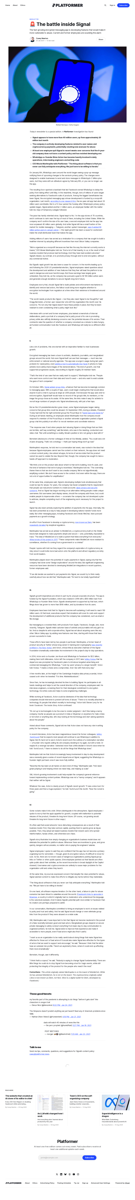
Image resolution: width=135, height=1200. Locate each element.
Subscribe (123, 5)
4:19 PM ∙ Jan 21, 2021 (72, 1017)
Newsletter (34, 19)
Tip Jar (76, 1183)
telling (87, 659)
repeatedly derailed (38, 525)
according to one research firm (63, 201)
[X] (57, 1174)
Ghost (127, 1183)
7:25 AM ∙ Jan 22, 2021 (80, 1034)
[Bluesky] (65, 1174)
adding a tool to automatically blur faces (71, 364)
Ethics (22, 5)
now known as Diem (83, 522)
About (15, 5)
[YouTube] (74, 1174)
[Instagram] (78, 1174)
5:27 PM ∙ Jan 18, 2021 (82, 1025)
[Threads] (70, 1174)
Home (7, 5)
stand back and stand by (93, 413)
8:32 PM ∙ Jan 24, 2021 (62, 1005)
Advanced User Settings (100, 1183)
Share (101, 39)
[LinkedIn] (61, 1174)
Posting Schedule (64, 1183)
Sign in (112, 5)
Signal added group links (54, 387)
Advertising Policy (47, 1183)
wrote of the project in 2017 (45, 540)
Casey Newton (42, 38)
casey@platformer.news (39, 1054)
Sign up (85, 1183)
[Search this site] (105, 5)
